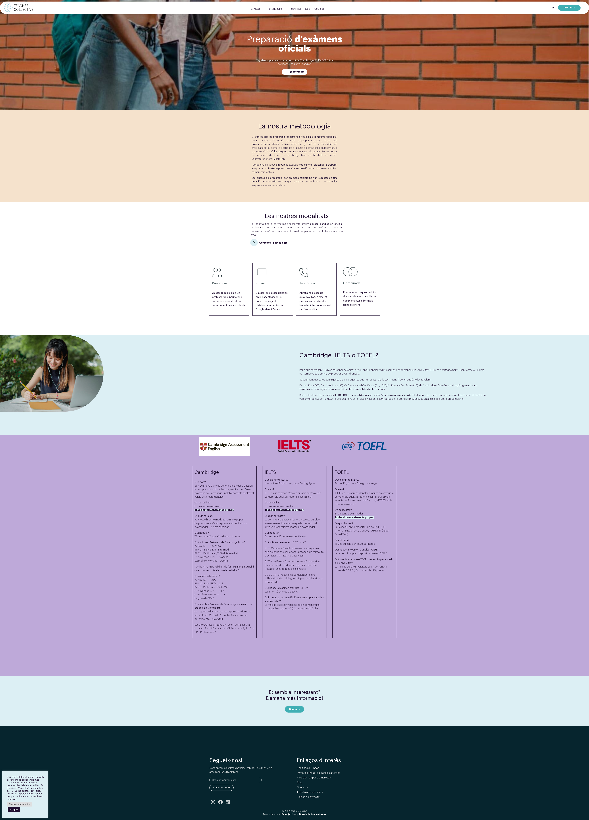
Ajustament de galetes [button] (19, 804)
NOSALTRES (295, 9)
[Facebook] (220, 802)
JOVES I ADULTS (275, 9)
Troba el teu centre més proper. (214, 510)
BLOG (307, 9)
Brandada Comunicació (312, 814)
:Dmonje (285, 814)
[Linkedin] (227, 802)
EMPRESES (255, 9)
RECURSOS (319, 9)
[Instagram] (213, 802)
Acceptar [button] (14, 809)
